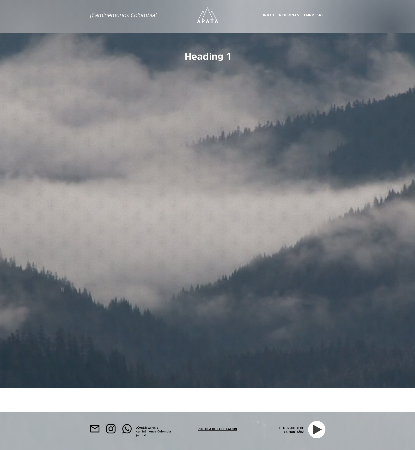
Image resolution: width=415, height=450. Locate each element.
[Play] (317, 429)
